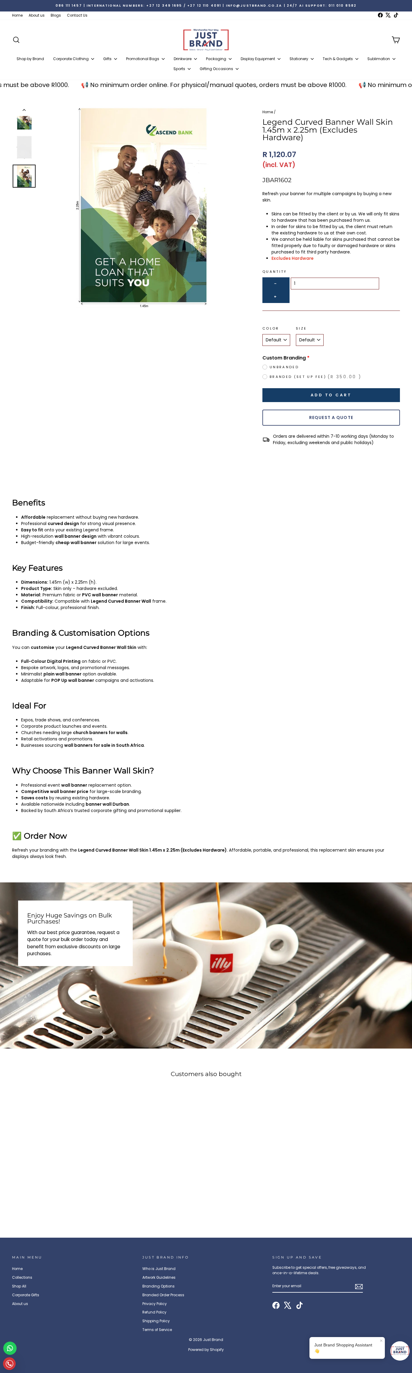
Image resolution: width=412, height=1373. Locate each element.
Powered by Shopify (206, 1349)
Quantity (274, 271)
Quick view (58, 1177)
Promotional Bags (143, 58)
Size (301, 328)
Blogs (56, 15)
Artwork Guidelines (159, 1277)
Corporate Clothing (71, 58)
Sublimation (379, 58)
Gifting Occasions (217, 68)
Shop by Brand (30, 58)
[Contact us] (10, 1348)
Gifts (108, 58)
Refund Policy (154, 1312)
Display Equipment (258, 58)
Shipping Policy (156, 1321)
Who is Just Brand (159, 1268)
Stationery (299, 58)
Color (270, 328)
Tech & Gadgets (338, 58)
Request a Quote (331, 417)
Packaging (216, 58)
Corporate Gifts (25, 1295)
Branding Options (158, 1286)
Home (17, 15)
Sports (179, 68)
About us (37, 15)
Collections (22, 1277)
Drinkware (183, 58)
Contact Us (77, 15)
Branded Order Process (163, 1295)
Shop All (19, 1286)
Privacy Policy (154, 1303)
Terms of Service (157, 1329)
